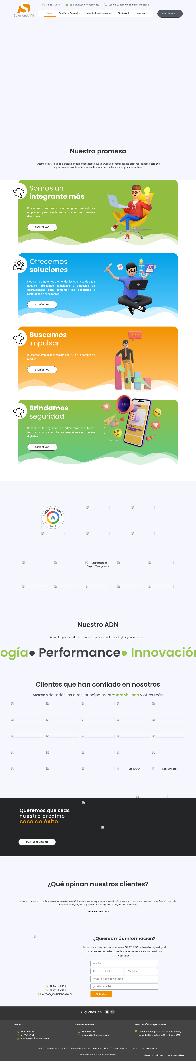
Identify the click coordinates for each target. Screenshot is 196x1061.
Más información (37, 842)
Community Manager (80, 1048)
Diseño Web (123, 13)
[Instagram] (112, 1012)
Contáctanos (170, 14)
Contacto (135, 1048)
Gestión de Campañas (69, 13)
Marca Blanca (111, 1048)
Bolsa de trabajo (150, 1048)
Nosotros (140, 13)
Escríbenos (42, 227)
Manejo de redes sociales (99, 13)
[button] (13, 906)
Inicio (49, 13)
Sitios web (97, 1048)
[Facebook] (107, 1012)
